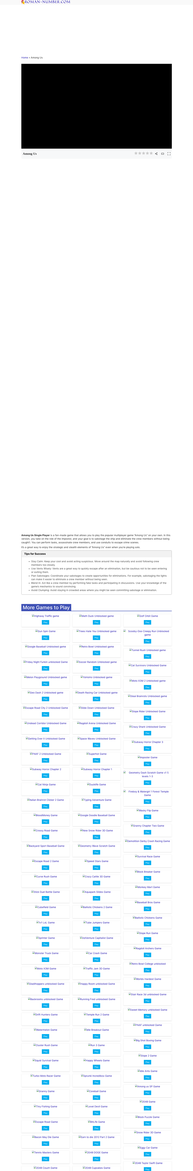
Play (45, 622)
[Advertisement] (96, 28)
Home (24, 57)
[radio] (135, 154)
